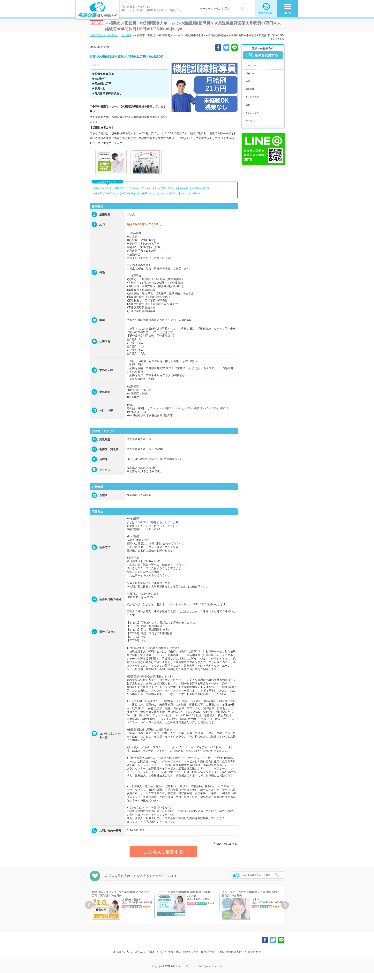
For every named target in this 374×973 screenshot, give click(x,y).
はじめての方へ (122, 951)
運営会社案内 (209, 951)
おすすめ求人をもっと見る (257, 875)
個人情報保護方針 (231, 951)
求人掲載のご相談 (187, 951)
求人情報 (126, 35)
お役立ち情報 (165, 951)
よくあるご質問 (144, 951)
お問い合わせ (253, 951)
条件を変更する (263, 55)
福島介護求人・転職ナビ (104, 35)
